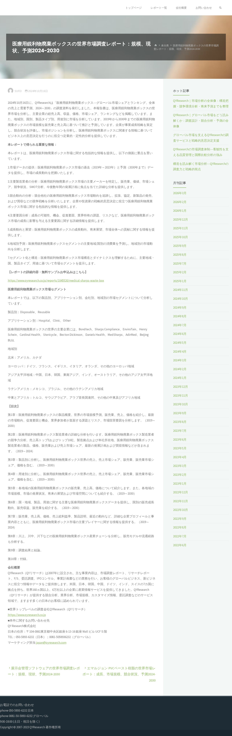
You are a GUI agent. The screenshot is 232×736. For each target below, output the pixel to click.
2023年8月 (180, 422)
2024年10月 (180, 299)
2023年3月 (180, 466)
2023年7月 (180, 431)
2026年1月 (180, 211)
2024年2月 (180, 369)
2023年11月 (180, 396)
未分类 (165, 45)
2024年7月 (180, 325)
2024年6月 (180, 334)
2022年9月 (180, 519)
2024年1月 (180, 378)
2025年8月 (180, 255)
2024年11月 (180, 290)
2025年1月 (180, 281)
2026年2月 (180, 202)
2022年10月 (180, 510)
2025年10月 (180, 237)
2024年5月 (180, 343)
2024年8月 (180, 316)
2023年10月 (180, 404)
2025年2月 (180, 272)
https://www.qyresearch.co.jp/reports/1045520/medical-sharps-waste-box (56, 281)
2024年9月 (180, 308)
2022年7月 (180, 536)
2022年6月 (180, 545)
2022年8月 (180, 527)
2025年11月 (180, 228)
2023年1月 (180, 484)
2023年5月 (180, 448)
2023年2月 (180, 475)
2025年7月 (180, 263)
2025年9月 (180, 246)
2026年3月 (180, 193)
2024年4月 (180, 352)
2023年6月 (180, 440)
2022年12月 (180, 492)
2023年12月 (180, 387)
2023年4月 (180, 457)
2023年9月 (180, 413)
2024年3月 (180, 360)
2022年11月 (180, 501)
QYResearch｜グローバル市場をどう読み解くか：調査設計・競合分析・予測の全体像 (201, 120)
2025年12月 (180, 219)
